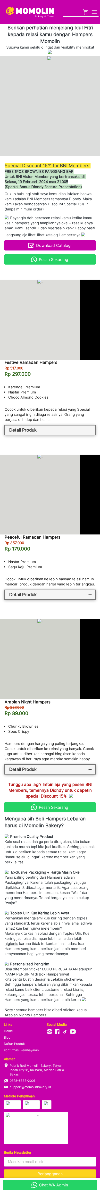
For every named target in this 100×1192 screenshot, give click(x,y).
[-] (49, 1032)
